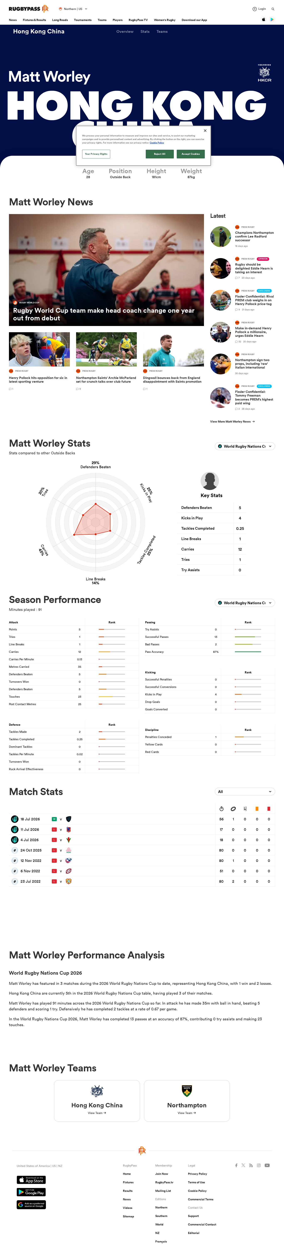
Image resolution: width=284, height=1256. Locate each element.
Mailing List (163, 1191)
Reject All (159, 154)
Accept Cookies (191, 154)
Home (127, 1174)
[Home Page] (28, 9)
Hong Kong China (38, 31)
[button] (125, 31)
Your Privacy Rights (96, 154)
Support (193, 1216)
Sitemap (128, 1216)
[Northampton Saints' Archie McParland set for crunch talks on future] (106, 362)
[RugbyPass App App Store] (55, 1180)
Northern (161, 1207)
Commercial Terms (200, 1199)
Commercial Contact (202, 1224)
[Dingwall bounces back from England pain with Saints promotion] (173, 362)
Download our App (194, 20)
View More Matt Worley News (230, 421)
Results (127, 1191)
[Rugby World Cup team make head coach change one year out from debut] (106, 270)
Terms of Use (196, 1182)
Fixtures (128, 1182)
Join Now (161, 1174)
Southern (161, 1216)
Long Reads (60, 20)
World (159, 1224)
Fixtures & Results (34, 20)
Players (117, 20)
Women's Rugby (164, 20)
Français (161, 1241)
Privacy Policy (197, 1174)
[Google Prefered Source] (55, 1205)
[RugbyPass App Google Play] (55, 1192)
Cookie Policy (197, 1191)
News (13, 20)
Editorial (193, 1233)
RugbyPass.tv (164, 1182)
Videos (127, 1208)
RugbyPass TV (138, 20)
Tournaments (82, 20)
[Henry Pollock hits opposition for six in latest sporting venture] (39, 362)
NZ (157, 1233)
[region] (143, 146)
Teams (102, 20)
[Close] (205, 130)
